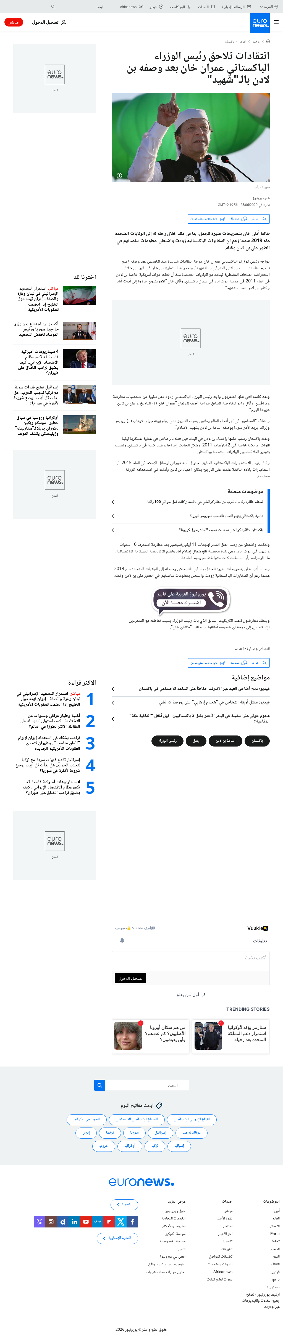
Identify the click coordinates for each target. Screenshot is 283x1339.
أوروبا (275, 1211)
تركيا (154, 1146)
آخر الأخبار (225, 1234)
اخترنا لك (84, 277)
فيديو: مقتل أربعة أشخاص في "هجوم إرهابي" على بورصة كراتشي (214, 702)
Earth (275, 1234)
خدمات (227, 1202)
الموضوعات (271, 1202)
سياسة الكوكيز (175, 1234)
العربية (268, 6)
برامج (276, 1279)
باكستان (229, 42)
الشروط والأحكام (173, 1226)
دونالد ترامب (191, 1132)
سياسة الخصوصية (172, 1241)
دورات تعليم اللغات (219, 1279)
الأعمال (275, 1226)
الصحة (275, 1249)
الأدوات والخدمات (220, 1264)
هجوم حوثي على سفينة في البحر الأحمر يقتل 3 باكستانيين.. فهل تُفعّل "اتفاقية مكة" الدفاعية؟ (199, 718)
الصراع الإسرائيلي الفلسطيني (137, 1119)
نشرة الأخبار (224, 1218)
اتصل (181, 1249)
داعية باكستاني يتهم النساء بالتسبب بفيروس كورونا (226, 516)
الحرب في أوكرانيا (87, 1119)
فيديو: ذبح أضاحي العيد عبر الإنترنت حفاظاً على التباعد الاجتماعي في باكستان (204, 689)
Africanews (222, 1272)
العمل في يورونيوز (172, 1256)
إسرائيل (160, 1132)
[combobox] (81, 6)
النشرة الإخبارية (119, 1238)
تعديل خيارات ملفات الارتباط (165, 1272)
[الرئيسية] (268, 41)
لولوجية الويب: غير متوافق (166, 1264)
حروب (103, 1146)
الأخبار (256, 42)
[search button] (53, 6)
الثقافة (275, 1264)
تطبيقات (226, 1249)
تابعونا (227, 1241)
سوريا (134, 1132)
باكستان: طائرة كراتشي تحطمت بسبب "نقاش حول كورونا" (221, 530)
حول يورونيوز (175, 1211)
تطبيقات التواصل (220, 1256)
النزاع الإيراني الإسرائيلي (192, 1119)
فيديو (275, 1272)
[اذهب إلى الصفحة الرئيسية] (260, 23)
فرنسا (110, 1132)
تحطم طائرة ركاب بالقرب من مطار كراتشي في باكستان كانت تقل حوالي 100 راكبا (205, 502)
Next (276, 1241)
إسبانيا (179, 1146)
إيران (86, 1132)
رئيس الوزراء (167, 741)
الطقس (227, 1226)
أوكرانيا (129, 1146)
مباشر (14, 22)
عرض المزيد (176, 1202)
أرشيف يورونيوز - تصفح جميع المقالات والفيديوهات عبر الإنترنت (261, 1301)
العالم (243, 42)
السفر (276, 1256)
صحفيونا (273, 1287)
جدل (196, 741)
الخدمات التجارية (173, 1218)
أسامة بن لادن (225, 741)
